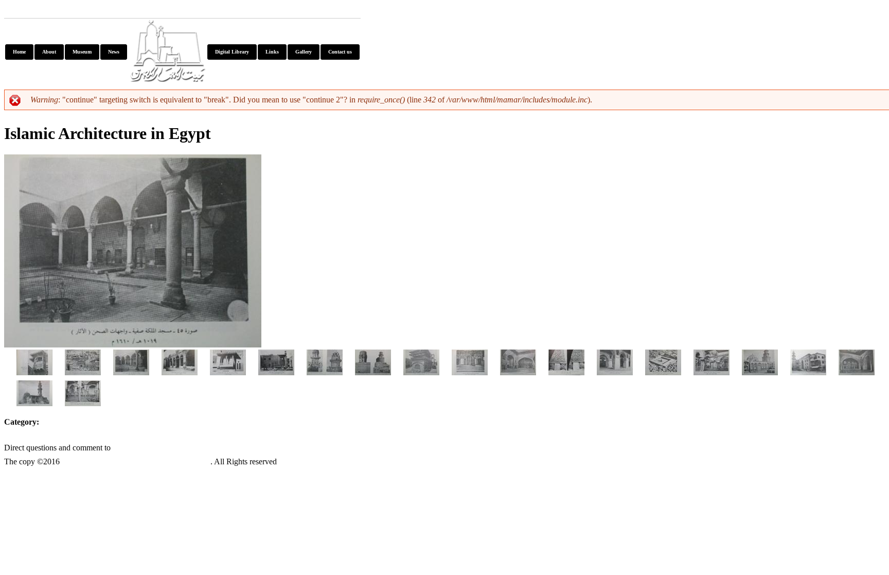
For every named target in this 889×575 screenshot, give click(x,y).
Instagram (182, 11)
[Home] (167, 77)
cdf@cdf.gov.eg (153, 446)
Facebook (72, 11)
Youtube (25, 11)
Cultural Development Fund (136, 460)
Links (272, 52)
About (49, 52)
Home (19, 52)
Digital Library (232, 52)
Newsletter (126, 11)
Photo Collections (87, 424)
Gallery (303, 52)
